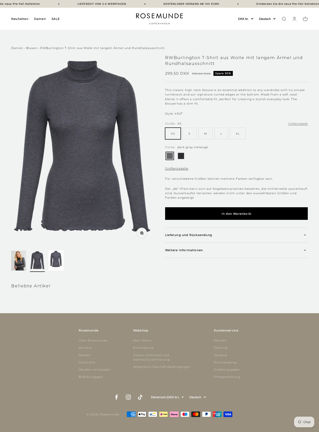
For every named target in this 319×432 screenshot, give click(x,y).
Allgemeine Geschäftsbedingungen (162, 367)
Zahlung (220, 347)
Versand (220, 355)
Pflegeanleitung (227, 377)
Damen (40, 19)
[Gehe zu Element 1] (18, 261)
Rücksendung (225, 362)
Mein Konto (142, 340)
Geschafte (87, 362)
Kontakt (220, 340)
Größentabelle (176, 168)
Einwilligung (143, 347)
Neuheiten (19, 19)
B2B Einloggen (91, 377)
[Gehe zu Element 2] (37, 261)
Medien (85, 355)
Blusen (31, 48)
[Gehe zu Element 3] (56, 261)
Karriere (85, 347)
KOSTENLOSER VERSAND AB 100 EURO (188, 3)
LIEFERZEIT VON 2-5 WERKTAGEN (98, 3)
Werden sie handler (95, 369)
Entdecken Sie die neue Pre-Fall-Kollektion (284, 3)
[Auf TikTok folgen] (140, 397)
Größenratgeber (227, 369)
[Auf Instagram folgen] (128, 397)
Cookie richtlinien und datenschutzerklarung (151, 357)
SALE (56, 19)
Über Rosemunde (93, 340)
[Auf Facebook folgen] (116, 397)
